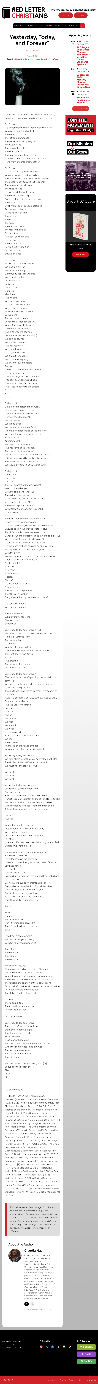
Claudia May (34, 50)
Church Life (19, 59)
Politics (50, 59)
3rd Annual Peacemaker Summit (84, 100)
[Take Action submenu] (25, 25)
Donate (80, 15)
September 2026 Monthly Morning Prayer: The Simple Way (83, 81)
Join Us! (65, 15)
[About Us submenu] (78, 25)
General (44, 59)
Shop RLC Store (80, 201)
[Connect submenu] (36, 25)
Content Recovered (32, 59)
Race (56, 59)
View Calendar (80, 108)
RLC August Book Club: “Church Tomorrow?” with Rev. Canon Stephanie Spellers (84, 56)
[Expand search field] (82, 25)
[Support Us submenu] (65, 25)
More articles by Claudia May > (37, 1309)
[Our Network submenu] (51, 25)
